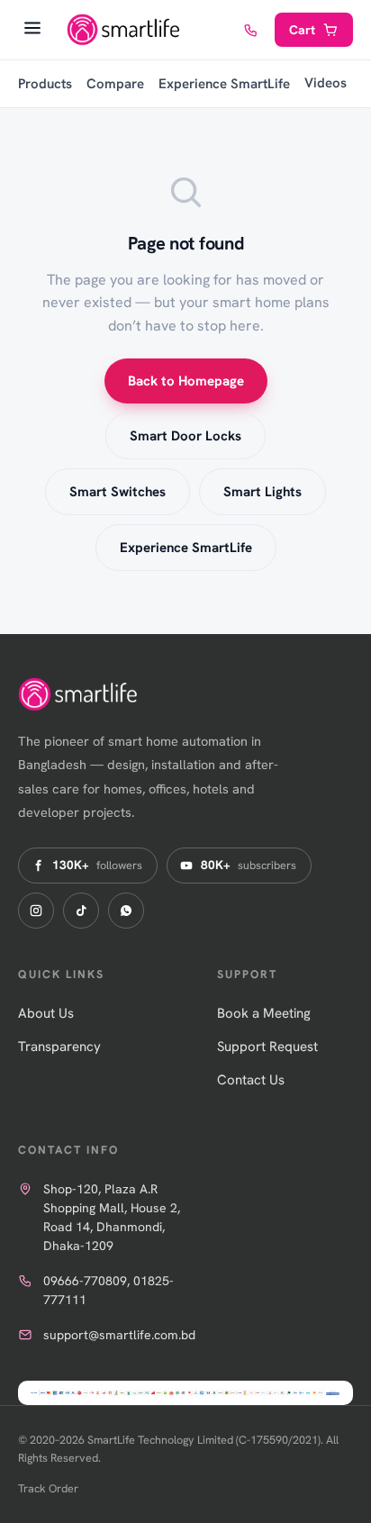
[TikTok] (81, 911)
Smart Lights (262, 492)
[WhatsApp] (126, 911)
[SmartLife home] (125, 30)
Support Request (267, 1047)
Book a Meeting (264, 1013)
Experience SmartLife (224, 84)
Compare (115, 84)
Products (45, 84)
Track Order (48, 1488)
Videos (325, 83)
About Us (46, 1013)
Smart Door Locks (185, 436)
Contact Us (251, 1080)
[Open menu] (32, 30)
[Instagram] (36, 911)
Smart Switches (117, 492)
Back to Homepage (186, 381)
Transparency (59, 1047)
